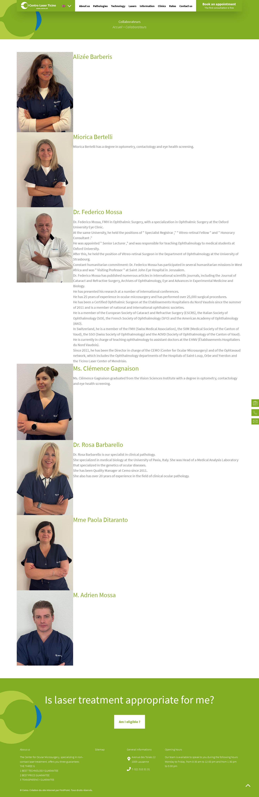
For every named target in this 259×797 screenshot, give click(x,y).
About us (84, 6)
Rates (172, 6)
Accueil (117, 27)
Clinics (162, 6)
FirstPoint (65, 790)
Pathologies (100, 6)
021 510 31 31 (142, 769)
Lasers (132, 6)
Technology (118, 6)
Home (98, 757)
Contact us (185, 6)
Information (147, 6)
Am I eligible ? (129, 721)
